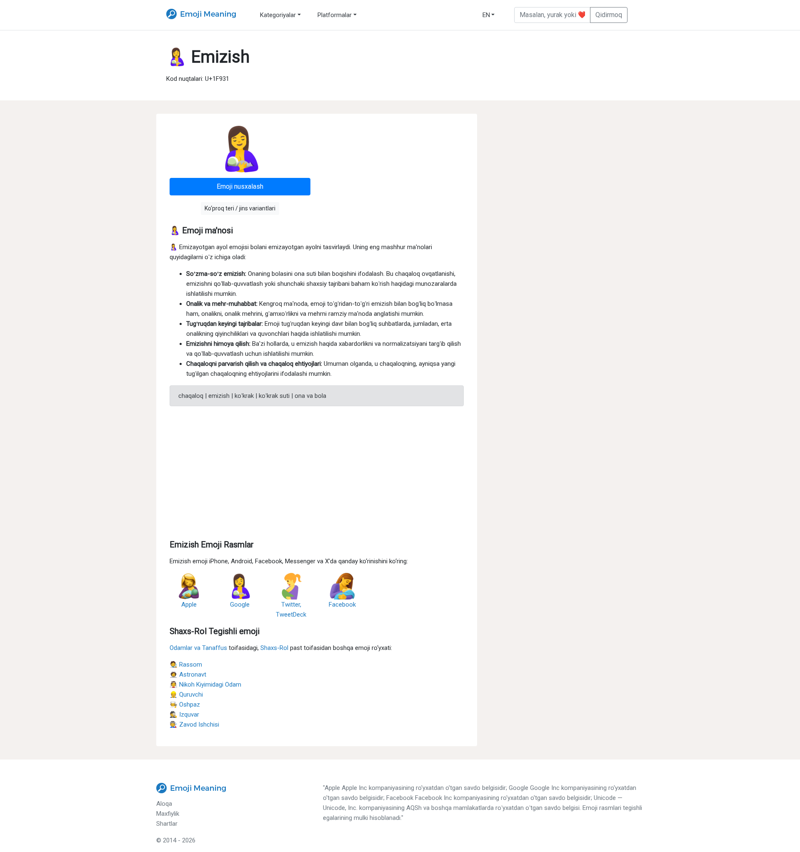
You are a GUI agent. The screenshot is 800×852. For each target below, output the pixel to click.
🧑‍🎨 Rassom (186, 664)
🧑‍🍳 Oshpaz (185, 704)
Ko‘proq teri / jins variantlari (240, 208)
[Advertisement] (317, 471)
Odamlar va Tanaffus (198, 648)
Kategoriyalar (278, 15)
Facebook (342, 604)
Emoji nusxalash (240, 186)
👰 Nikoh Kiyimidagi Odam (205, 684)
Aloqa (164, 803)
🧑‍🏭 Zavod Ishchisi (194, 724)
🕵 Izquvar (184, 714)
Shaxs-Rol (274, 648)
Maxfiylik (167, 813)
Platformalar (335, 15)
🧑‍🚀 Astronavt (188, 674)
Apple (189, 604)
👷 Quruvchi (186, 694)
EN (486, 15)
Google (240, 604)
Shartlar (167, 823)
